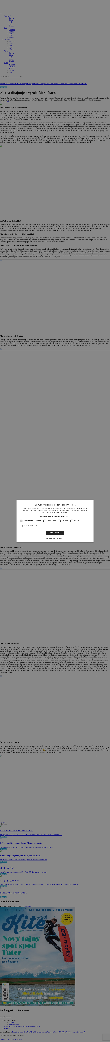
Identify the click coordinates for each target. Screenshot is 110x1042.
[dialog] (55, 521)
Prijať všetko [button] (55, 533)
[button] (55, 516)
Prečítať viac (64, 512)
